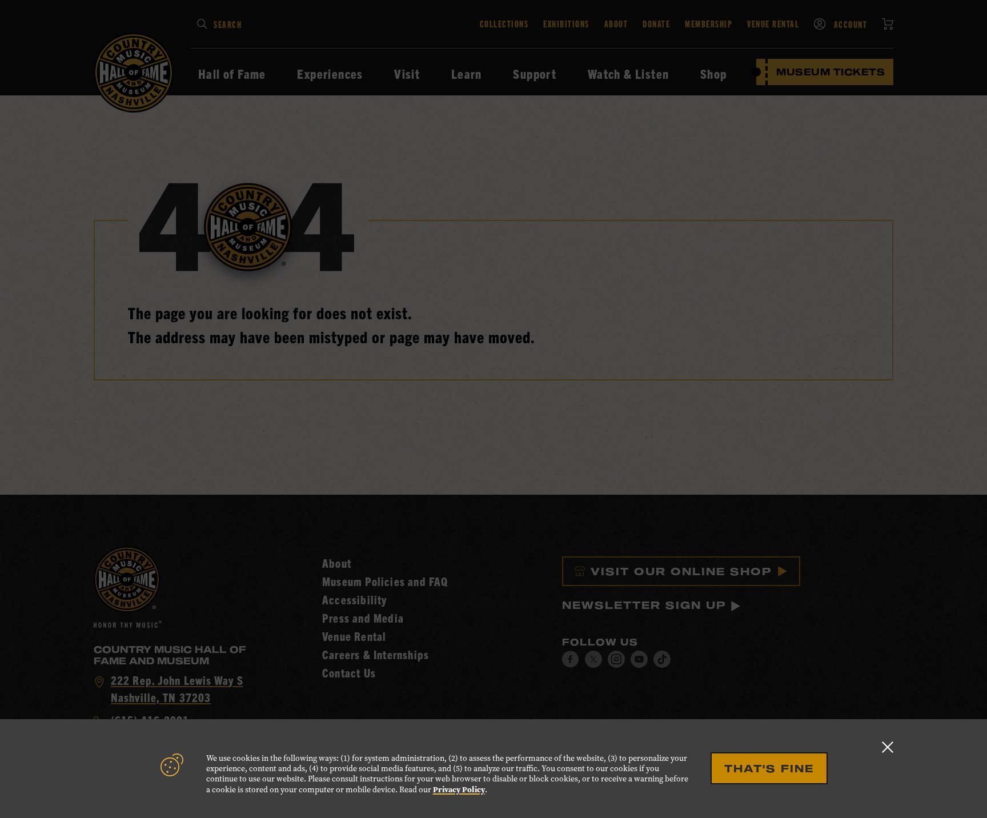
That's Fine (769, 768)
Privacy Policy (459, 789)
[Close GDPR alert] (887, 746)
